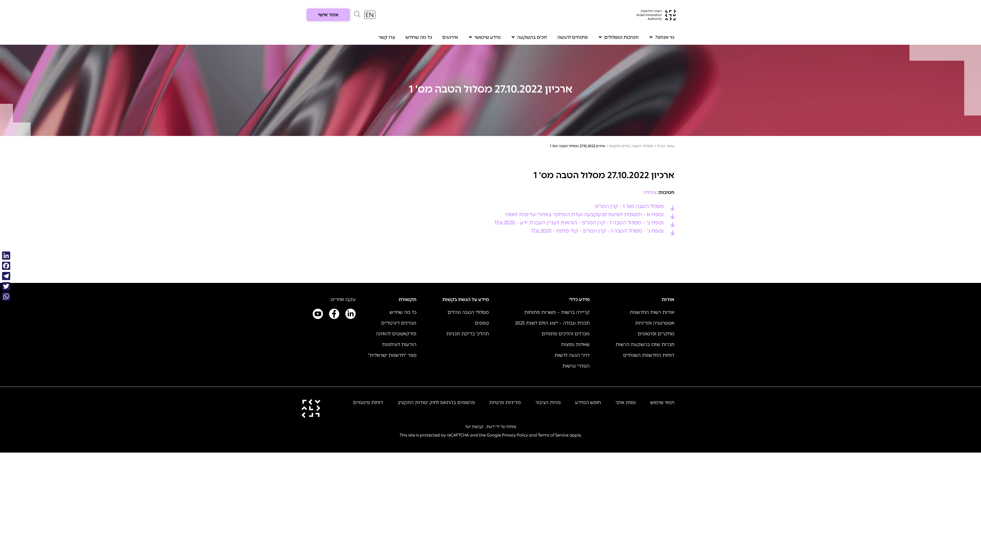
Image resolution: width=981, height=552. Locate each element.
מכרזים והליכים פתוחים (566, 334)
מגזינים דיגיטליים (398, 323)
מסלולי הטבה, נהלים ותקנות (631, 146)
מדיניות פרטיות (505, 402)
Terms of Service (553, 435)
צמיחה (650, 192)
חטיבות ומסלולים (621, 37)
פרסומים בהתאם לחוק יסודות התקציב (436, 402)
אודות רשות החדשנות (652, 312)
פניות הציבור (548, 402)
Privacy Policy (515, 435)
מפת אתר (625, 402)
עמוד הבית (665, 146)
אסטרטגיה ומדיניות (654, 323)
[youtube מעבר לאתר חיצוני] (318, 315)
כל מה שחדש (418, 37)
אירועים (450, 37)
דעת (490, 426)
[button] (357, 15)
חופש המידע (588, 402)
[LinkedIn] (6, 255)
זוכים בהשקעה (532, 37)
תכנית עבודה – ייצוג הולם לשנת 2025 (552, 323)
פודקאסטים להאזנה (396, 334)
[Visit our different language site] (369, 15)
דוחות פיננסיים (368, 402)
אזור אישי (328, 15)
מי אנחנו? (664, 37)
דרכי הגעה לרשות (572, 355)
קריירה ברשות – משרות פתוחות (557, 312)
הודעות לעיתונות (399, 344)
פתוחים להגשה (572, 37)
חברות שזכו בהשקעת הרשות (644, 344)
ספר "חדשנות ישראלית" (392, 355)
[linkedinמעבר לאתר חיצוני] (350, 315)
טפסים (482, 323)
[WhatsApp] (6, 296)
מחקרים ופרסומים (656, 334)
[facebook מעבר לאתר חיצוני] (334, 315)
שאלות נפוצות (575, 344)
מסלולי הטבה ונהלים (468, 312)
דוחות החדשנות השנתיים (648, 355)
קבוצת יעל (474, 426)
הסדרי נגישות (576, 366)
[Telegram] (6, 276)
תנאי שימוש (662, 402)
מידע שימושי (487, 37)
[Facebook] (6, 266)
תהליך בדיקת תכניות (467, 334)
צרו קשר (386, 37)
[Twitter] (6, 286)
